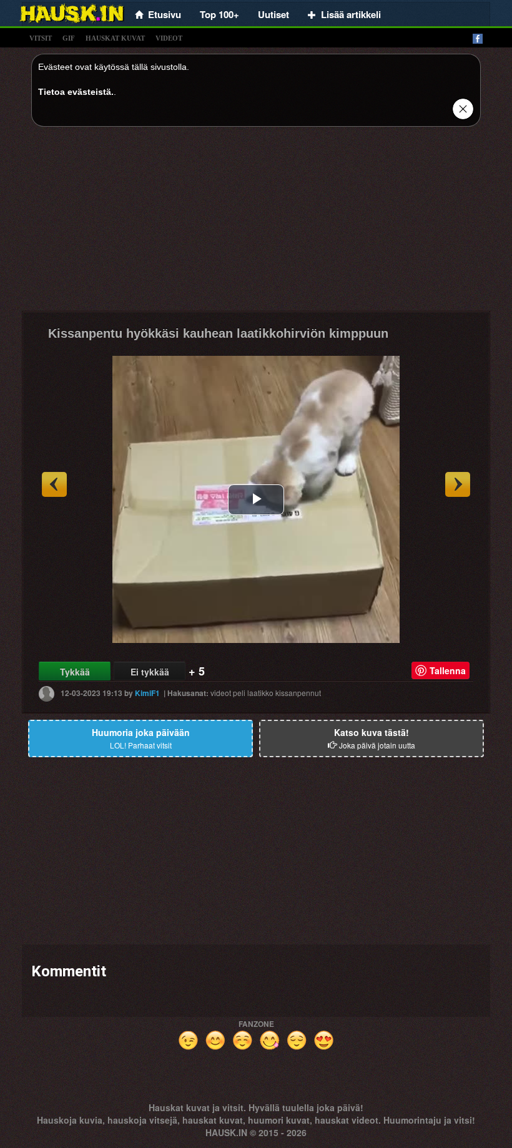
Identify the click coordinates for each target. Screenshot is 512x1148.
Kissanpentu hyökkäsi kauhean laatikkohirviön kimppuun (218, 333)
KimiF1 (147, 693)
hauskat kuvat (115, 38)
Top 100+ (219, 14)
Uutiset (273, 14)
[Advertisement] (256, 223)
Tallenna (448, 670)
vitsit (40, 38)
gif (68, 38)
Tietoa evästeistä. (76, 92)
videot (168, 38)
